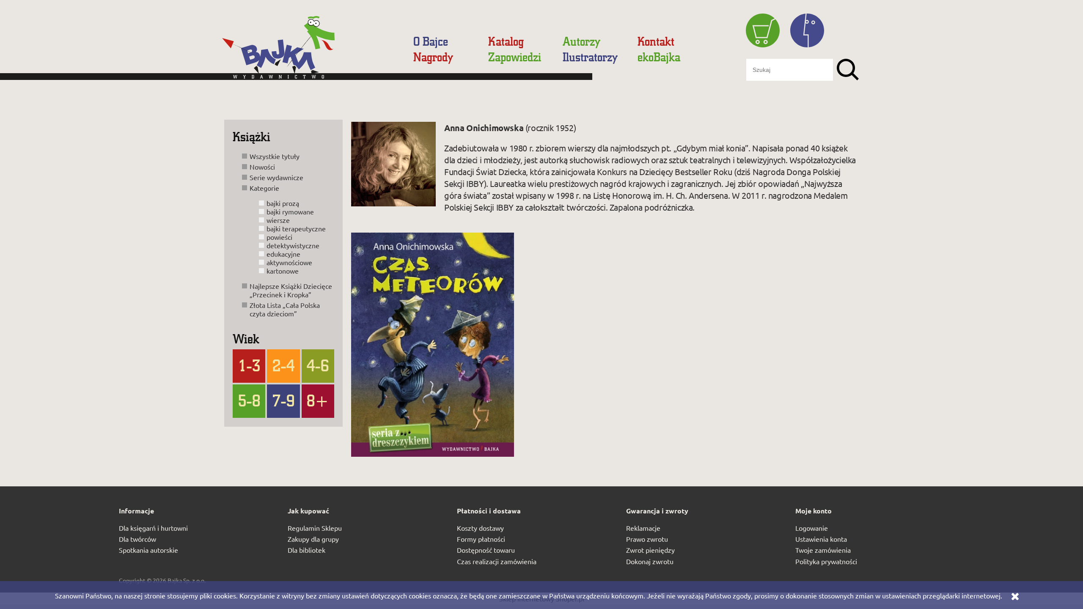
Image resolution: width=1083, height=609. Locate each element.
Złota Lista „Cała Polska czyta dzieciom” (285, 309)
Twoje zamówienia (823, 550)
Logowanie (811, 528)
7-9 (283, 400)
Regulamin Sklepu (315, 528)
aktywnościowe (289, 262)
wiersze (278, 220)
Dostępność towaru (486, 550)
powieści (279, 237)
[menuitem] (430, 41)
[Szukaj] (848, 70)
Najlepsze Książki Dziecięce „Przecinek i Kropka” (291, 290)
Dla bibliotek (306, 550)
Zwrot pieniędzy (650, 550)
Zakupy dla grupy (313, 539)
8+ (318, 400)
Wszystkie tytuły (275, 156)
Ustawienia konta (821, 539)
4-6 (318, 365)
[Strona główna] (310, 51)
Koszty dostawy (480, 528)
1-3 (249, 365)
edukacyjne (283, 254)
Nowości (262, 166)
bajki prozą (283, 203)
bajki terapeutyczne (296, 228)
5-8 (249, 400)
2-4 (283, 365)
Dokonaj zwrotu (649, 561)
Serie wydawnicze (276, 177)
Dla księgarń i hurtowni (153, 528)
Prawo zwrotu (647, 539)
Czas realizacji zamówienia (496, 561)
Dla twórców (137, 539)
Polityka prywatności (826, 561)
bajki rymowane (290, 211)
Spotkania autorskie (148, 550)
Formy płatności (481, 539)
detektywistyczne (293, 245)
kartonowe (283, 270)
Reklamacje (643, 528)
